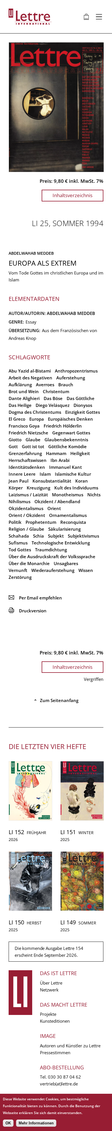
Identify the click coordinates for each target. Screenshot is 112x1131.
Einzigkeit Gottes (82, 412)
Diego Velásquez (52, 405)
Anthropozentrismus (76, 371)
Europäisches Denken (70, 419)
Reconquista (73, 522)
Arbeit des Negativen (30, 378)
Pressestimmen (55, 1052)
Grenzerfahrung (25, 453)
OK (8, 1123)
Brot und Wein (24, 391)
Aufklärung (20, 384)
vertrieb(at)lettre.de (59, 1084)
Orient (54, 508)
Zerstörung (20, 577)
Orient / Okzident (27, 515)
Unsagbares (66, 563)
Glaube (33, 439)
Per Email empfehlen (35, 598)
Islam (45, 474)
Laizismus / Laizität (28, 494)
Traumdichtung (51, 549)
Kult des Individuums (76, 488)
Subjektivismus (83, 536)
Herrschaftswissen (28, 460)
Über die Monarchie (29, 563)
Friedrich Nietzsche (28, 433)
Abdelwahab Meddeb (31, 253)
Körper (16, 488)
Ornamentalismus (68, 515)
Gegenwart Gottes (71, 433)
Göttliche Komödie (67, 446)
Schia (38, 536)
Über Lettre (51, 983)
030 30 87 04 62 (64, 1077)
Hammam (56, 453)
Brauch (65, 384)
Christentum (56, 391)
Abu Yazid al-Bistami (30, 371)
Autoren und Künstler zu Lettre (70, 1045)
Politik (15, 522)
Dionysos (83, 405)
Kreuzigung (38, 488)
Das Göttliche (80, 398)
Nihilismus (19, 501)
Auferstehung (70, 378)
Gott (13, 446)
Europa (36, 419)
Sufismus (18, 543)
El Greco (17, 419)
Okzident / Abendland (57, 501)
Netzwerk (49, 990)
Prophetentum (41, 522)
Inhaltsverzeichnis (72, 195)
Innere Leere (22, 474)
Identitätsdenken (27, 467)
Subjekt (56, 536)
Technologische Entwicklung (61, 543)
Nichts (94, 494)
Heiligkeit (80, 453)
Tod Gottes (20, 549)
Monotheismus (67, 494)
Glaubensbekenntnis (66, 439)
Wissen (85, 570)
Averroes (45, 384)
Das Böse (53, 398)
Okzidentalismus (26, 508)
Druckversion (28, 610)
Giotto (15, 439)
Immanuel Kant (65, 467)
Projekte (48, 1014)
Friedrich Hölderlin (63, 426)
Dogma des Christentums (35, 412)
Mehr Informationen (36, 1123)
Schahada (19, 536)
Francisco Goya (24, 426)
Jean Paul (18, 481)
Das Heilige (20, 405)
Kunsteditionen (55, 1021)
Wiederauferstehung (52, 570)
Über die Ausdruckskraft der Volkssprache (52, 556)
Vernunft (18, 570)
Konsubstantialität (51, 481)
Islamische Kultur (73, 474)
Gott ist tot (33, 446)
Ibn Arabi (60, 460)
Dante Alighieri (24, 398)
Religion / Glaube (26, 529)
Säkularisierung (64, 529)
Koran (81, 481)
